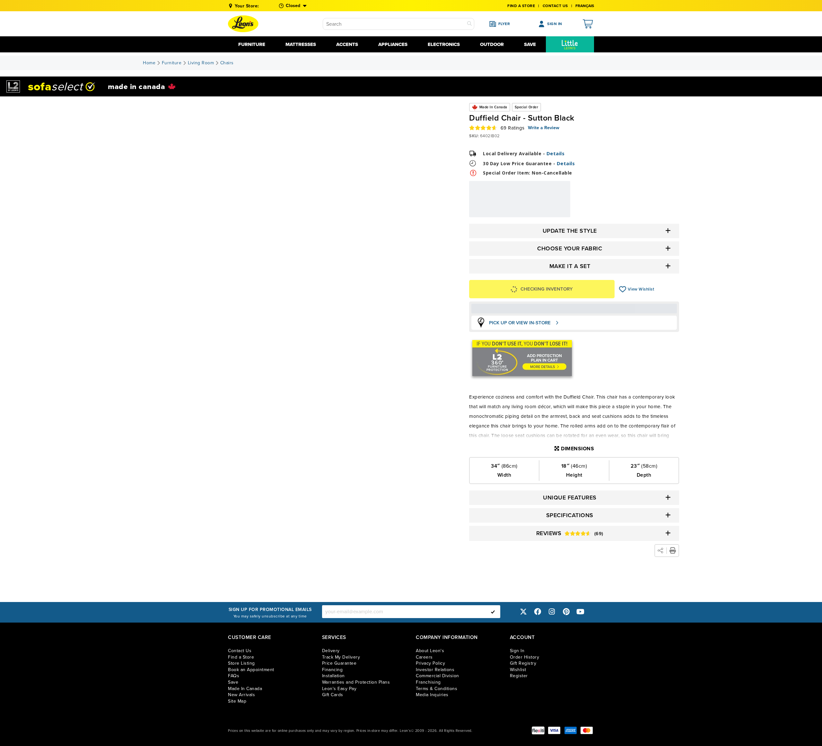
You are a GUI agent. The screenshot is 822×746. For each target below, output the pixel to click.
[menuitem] (570, 44)
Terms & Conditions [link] (436, 688)
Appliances (392, 44)
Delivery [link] (331, 650)
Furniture (251, 44)
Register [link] (519, 675)
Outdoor (492, 44)
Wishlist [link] (518, 669)
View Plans (550, 213)
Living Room (201, 63)
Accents (347, 44)
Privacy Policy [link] (430, 663)
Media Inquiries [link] (432, 694)
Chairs (227, 63)
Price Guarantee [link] (339, 663)
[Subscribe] (493, 611)
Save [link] (233, 682)
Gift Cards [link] (332, 694)
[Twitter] (523, 611)
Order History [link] (524, 657)
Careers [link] (424, 657)
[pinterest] (566, 611)
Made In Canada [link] (245, 688)
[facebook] (537, 611)
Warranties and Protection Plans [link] (356, 682)
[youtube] (580, 611)
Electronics (444, 44)
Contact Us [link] (555, 6)
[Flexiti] (538, 730)
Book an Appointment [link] (251, 669)
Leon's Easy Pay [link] (339, 688)
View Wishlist (622, 289)
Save (530, 44)
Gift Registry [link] (523, 663)
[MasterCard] (586, 730)
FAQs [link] (233, 675)
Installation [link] (333, 675)
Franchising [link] (428, 682)
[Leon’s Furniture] (243, 23)
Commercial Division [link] (437, 675)
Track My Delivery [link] (341, 657)
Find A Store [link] (521, 6)
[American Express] (570, 730)
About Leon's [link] (430, 650)
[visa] (554, 730)
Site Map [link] (237, 701)
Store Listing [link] (241, 663)
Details (556, 153)
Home (149, 63)
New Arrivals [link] (241, 694)
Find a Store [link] (241, 657)
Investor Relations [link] (435, 669)
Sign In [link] (517, 650)
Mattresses (300, 44)
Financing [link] (332, 669)
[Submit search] (469, 24)
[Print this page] (673, 550)
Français (584, 6)
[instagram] (552, 611)
